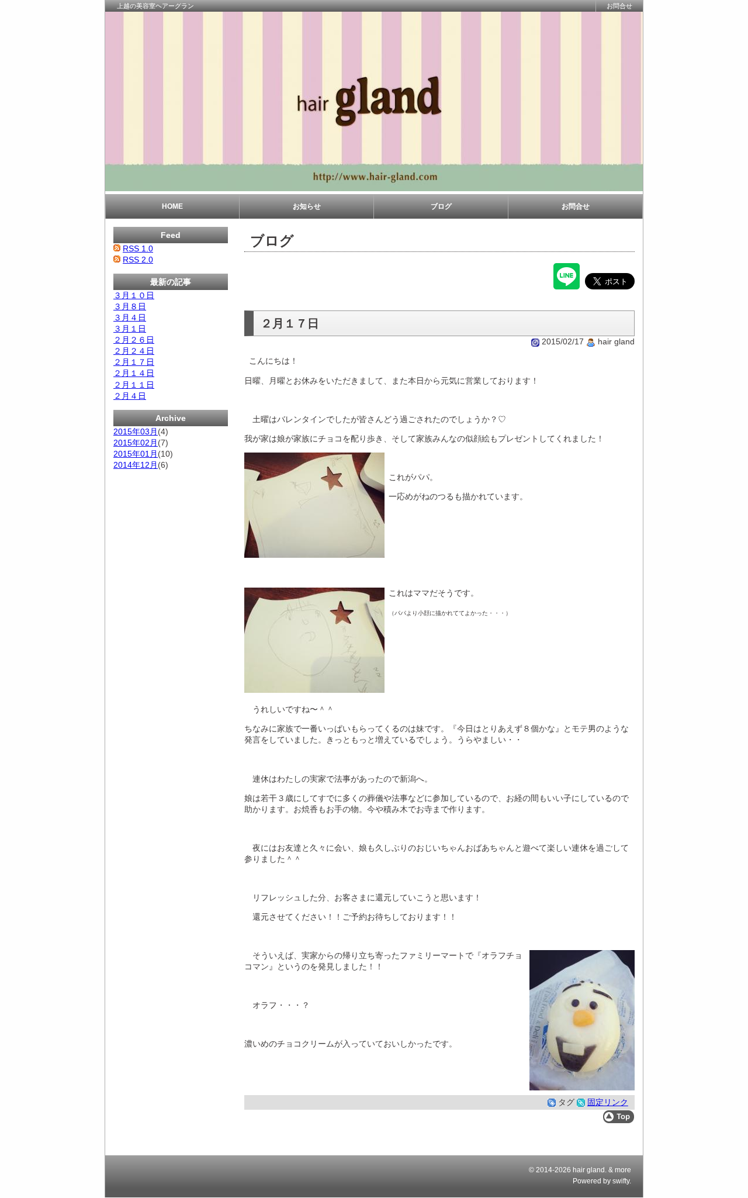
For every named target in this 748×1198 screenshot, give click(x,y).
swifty (620, 1181)
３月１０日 (133, 295)
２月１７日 (133, 362)
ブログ (441, 206)
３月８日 (129, 306)
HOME (172, 206)
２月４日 (129, 396)
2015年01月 (135, 453)
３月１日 (129, 328)
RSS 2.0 (138, 259)
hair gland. (590, 1170)
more (623, 1170)
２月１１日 (133, 384)
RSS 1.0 (138, 248)
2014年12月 (135, 464)
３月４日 (129, 317)
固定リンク (607, 1102)
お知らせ (307, 206)
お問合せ (619, 5)
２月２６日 (133, 339)
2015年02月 (135, 442)
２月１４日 (133, 373)
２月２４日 (133, 350)
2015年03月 (135, 431)
